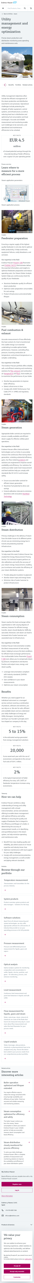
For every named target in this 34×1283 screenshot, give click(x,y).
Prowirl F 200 (18, 263)
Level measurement (12, 990)
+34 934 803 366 (11, 1210)
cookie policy (28, 1259)
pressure (17, 371)
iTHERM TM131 (10, 265)
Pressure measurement (14, 943)
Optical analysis (11, 964)
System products (11, 899)
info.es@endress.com (12, 1216)
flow (12, 371)
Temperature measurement (16, 880)
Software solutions (12, 917)
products (22, 460)
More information (7, 1196)
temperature (8, 373)
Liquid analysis (10, 1041)
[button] (5, 84)
